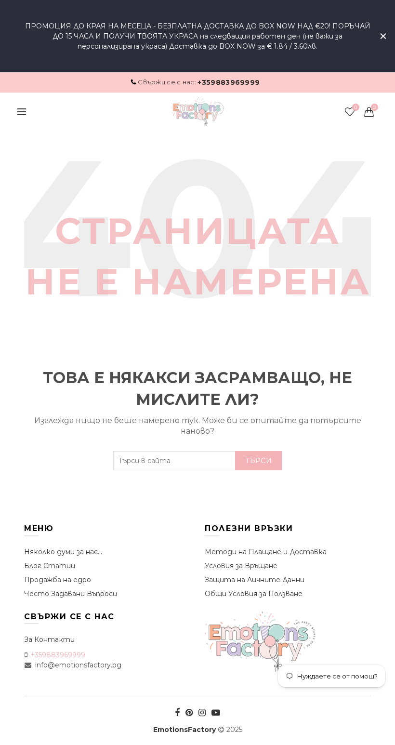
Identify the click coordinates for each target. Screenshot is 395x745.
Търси (258, 460)
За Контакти (49, 639)
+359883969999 (229, 82)
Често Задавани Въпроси (70, 593)
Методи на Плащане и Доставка (266, 551)
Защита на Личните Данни (254, 579)
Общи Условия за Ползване (254, 593)
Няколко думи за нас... (63, 551)
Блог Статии (49, 565)
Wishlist (355, 107)
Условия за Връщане (241, 565)
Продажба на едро (57, 579)
